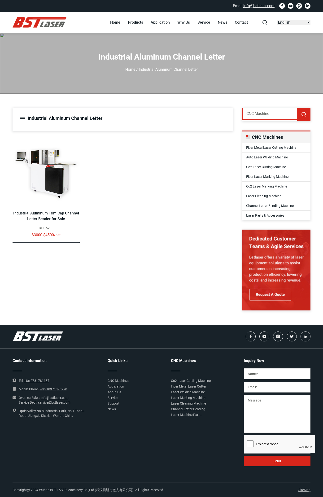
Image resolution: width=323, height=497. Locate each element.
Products (135, 22)
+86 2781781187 (36, 381)
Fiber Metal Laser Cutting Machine (271, 147)
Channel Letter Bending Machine (270, 206)
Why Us (183, 22)
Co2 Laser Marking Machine (266, 186)
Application (160, 22)
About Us (114, 392)
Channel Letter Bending (188, 409)
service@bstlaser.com (54, 402)
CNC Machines (118, 381)
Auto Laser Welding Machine (267, 157)
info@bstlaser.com (259, 6)
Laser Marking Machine (188, 398)
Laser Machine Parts (186, 415)
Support (113, 403)
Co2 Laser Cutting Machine (266, 167)
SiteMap (304, 490)
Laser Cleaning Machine (263, 196)
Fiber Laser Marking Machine (267, 177)
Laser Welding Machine (188, 392)
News (222, 22)
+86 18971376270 (53, 389)
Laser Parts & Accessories (265, 215)
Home (115, 22)
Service (203, 22)
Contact (241, 22)
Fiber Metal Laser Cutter (188, 386)
